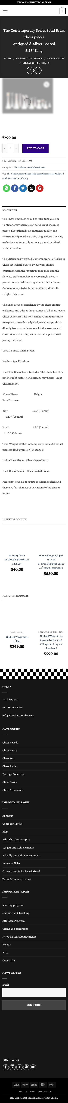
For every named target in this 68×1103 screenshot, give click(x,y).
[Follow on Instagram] (12, 1067)
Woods (6, 944)
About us (7, 816)
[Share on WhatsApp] (6, 188)
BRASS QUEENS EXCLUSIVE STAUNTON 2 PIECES (17, 560)
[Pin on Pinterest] (39, 188)
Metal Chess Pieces (35, 63)
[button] (5, 10)
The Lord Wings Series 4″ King (17, 639)
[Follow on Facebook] (6, 1067)
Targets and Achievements (18, 847)
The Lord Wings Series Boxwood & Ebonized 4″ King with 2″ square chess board (51, 642)
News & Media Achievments (19, 936)
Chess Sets (8, 758)
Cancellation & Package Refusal (21, 871)
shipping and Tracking (15, 913)
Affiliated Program (13, 921)
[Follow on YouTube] (33, 1067)
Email (5, 984)
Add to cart (35, 148)
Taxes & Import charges (16, 879)
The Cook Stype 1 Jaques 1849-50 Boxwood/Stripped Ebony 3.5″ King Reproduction (51, 562)
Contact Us (8, 960)
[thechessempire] (34, 10)
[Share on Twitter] (23, 188)
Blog (5, 831)
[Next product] (30, 70)
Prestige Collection (13, 774)
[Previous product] (38, 70)
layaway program (13, 905)
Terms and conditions (15, 929)
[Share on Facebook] (15, 188)
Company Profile (12, 823)
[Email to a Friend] (31, 188)
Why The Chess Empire (16, 839)
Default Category (29, 58)
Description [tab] (9, 210)
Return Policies (11, 863)
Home (7, 58)
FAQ (5, 952)
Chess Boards (10, 742)
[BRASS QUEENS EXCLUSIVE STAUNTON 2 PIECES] (17, 541)
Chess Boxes (9, 782)
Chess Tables (10, 766)
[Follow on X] (19, 1067)
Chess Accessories (12, 790)
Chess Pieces (56, 58)
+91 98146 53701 (12, 707)
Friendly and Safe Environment (21, 855)
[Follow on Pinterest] (26, 1067)
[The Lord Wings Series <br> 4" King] (17, 618)
